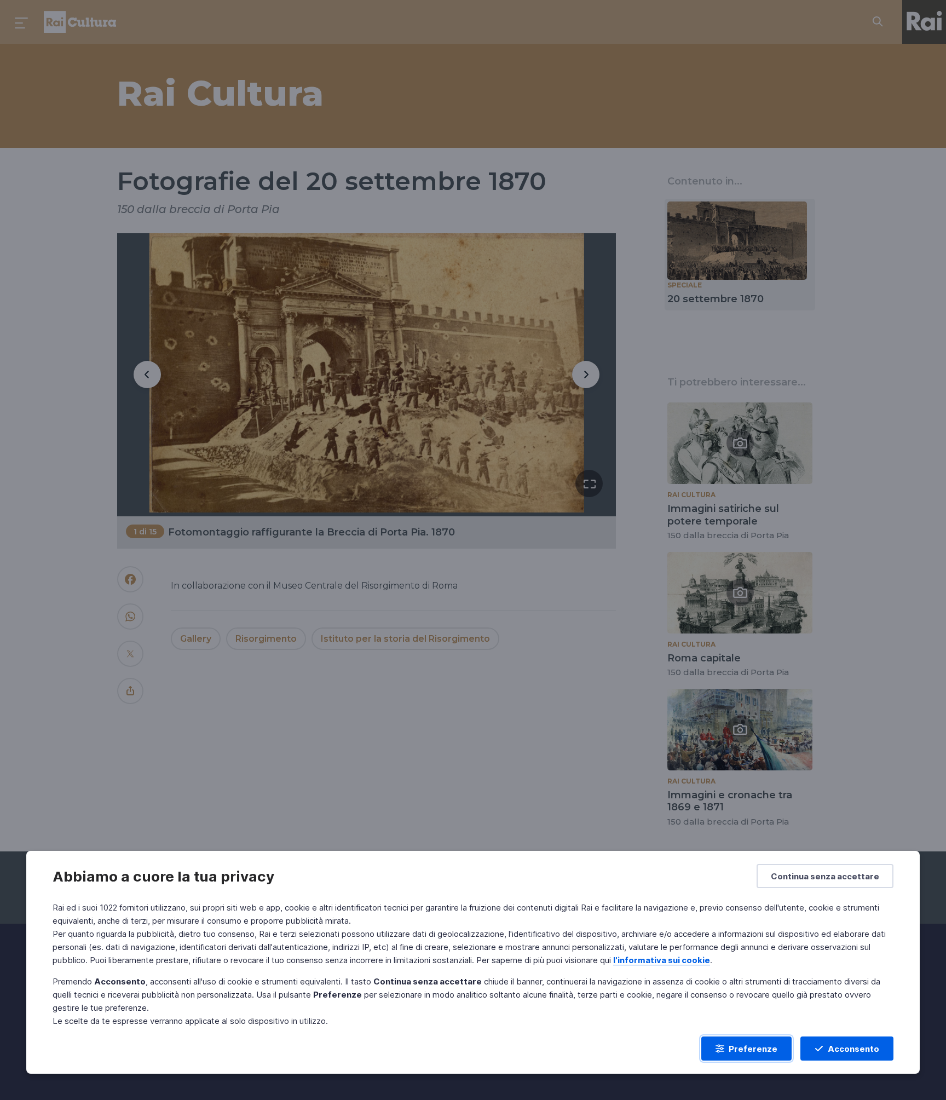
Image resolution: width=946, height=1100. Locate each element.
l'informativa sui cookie (661, 960)
